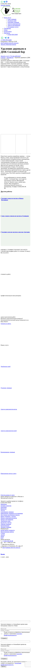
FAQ (2, 538)
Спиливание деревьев (7, 512)
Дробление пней (5, 521)
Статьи (3, 533)
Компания (4, 504)
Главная (3, 57)
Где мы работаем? (15, 56)
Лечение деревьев (6, 527)
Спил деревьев (12, 19)
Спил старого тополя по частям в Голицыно (15, 216)
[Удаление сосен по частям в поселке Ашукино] (9, 244)
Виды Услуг (7, 17)
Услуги (3, 510)
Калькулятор (8, 31)
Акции (3, 535)
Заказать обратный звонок (8, 44)
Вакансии (3, 509)
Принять (3, 666)
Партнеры (4, 507)
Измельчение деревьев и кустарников (12, 513)
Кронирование (5, 525)
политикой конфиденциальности (11, 663)
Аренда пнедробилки (14, 25)
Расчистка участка (6, 522)
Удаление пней (12, 20)
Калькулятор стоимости (8, 530)
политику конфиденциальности (13, 634)
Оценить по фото (6, 323)
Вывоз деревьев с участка (8, 516)
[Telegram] (4, 2)
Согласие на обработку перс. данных (11, 558)
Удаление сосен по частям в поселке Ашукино (15, 232)
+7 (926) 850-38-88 (6, 40)
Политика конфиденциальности (18, 557)
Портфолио (7, 28)
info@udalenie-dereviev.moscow (10, 43)
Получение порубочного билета (10, 515)
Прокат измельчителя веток (9, 518)
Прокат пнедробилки (7, 519)
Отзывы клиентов (6, 505)
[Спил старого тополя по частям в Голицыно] (9, 228)
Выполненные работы (7, 532)
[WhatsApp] (2, 2)
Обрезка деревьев (6, 524)
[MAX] (7, 2)
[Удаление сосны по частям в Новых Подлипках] (9, 212)
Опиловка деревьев (13, 22)
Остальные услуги (13, 27)
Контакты (7, 33)
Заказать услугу (5, 56)
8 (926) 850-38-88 (13, 34)
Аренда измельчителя (14, 24)
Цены (5, 30)
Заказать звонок (5, 5)
